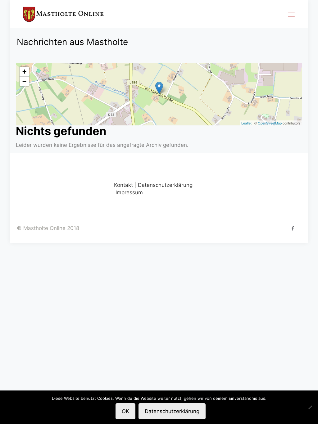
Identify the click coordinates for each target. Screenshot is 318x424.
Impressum (129, 192)
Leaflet (246, 122)
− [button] (24, 81)
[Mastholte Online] (63, 14)
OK (125, 411)
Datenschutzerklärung (165, 185)
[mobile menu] (291, 14)
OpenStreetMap (270, 122)
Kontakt (123, 185)
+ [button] (24, 71)
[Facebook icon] (292, 228)
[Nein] (310, 407)
